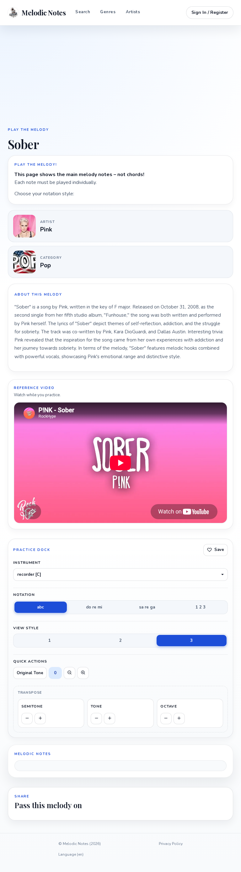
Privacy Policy (171, 843)
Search (82, 12)
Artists (133, 12)
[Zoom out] (69, 673)
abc (40, 607)
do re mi (94, 607)
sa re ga (147, 607)
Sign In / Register (209, 12)
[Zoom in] (83, 673)
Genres (107, 12)
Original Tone (30, 673)
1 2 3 (200, 607)
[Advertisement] (120, 75)
